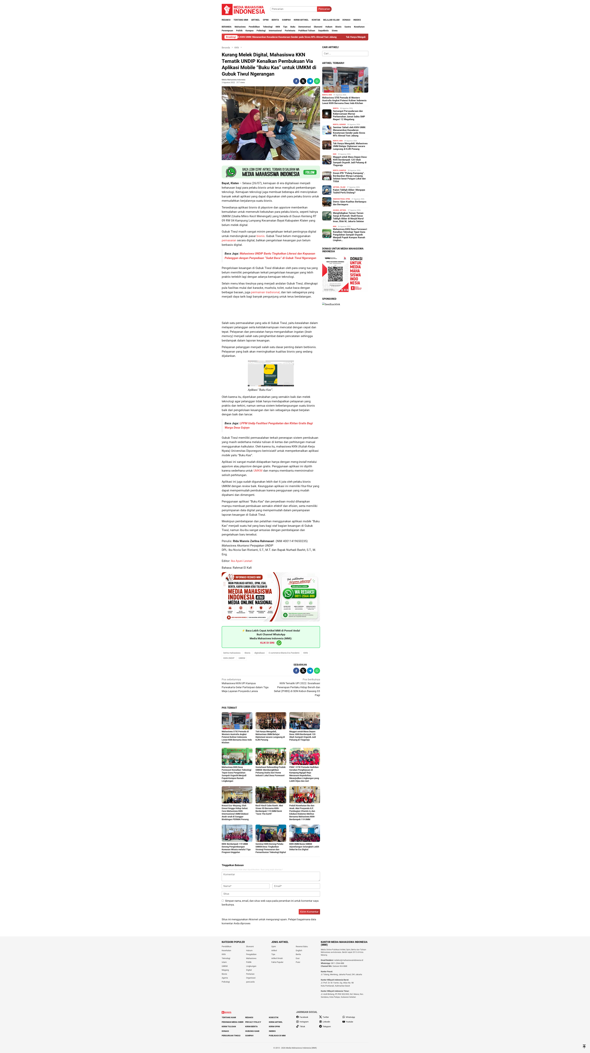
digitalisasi (259, 653)
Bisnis (247, 653)
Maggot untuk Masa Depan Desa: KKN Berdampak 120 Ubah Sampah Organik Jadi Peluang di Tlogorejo (350, 161)
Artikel (336, 187)
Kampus (342, 170)
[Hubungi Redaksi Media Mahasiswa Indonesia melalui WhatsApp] (271, 172)
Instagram (304, 1022)
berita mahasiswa (231, 653)
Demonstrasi (339, 199)
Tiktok (302, 1026)
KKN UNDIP (228, 658)
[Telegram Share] (310, 81)
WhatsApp (350, 1017)
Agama (336, 210)
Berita (325, 95)
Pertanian (250, 974)
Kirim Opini (274, 1026)
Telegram (327, 1026)
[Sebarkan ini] (296, 81)
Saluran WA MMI (340, 966)
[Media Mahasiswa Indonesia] (245, 8)
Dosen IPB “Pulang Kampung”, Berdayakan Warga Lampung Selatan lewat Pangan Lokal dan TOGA (349, 177)
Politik (249, 962)
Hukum (249, 950)
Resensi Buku (302, 946)
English (299, 950)
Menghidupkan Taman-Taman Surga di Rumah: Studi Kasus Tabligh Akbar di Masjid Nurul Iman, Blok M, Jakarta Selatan (348, 217)
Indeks (272, 1031)
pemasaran (229, 240)
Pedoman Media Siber (232, 1022)
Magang (225, 970)
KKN (305, 653)
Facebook (304, 1017)
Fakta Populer (277, 962)
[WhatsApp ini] (317, 81)
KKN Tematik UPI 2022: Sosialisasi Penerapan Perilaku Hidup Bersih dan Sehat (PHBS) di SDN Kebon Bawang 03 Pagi (297, 687)
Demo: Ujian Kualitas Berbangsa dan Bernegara (349, 203)
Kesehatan (226, 950)
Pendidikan (226, 946)
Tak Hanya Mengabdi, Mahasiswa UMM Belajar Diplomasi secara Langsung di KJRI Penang (307, 37)
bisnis (261, 236)
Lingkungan (251, 966)
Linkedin (326, 1022)
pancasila (250, 982)
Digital (249, 970)
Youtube (349, 1022)
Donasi (225, 1031)
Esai (297, 958)
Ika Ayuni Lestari (241, 561)
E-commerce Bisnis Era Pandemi (284, 653)
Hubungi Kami (252, 1031)
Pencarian (324, 8)
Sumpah (249, 1035)
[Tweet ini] (303, 81)
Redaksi (249, 1017)
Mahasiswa (251, 958)
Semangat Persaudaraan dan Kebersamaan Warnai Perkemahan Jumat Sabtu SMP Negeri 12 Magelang (349, 115)
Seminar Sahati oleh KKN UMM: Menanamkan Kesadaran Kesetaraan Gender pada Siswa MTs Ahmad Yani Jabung (349, 131)
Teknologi (226, 958)
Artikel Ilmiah (277, 958)
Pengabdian (251, 954)
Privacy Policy (253, 1022)
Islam (342, 187)
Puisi (298, 962)
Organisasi (251, 978)
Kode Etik (273, 1017)
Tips (273, 954)
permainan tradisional (265, 292)
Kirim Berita (251, 1026)
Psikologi (226, 982)
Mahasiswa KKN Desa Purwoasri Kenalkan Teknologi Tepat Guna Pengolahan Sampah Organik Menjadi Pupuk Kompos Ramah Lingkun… (350, 235)
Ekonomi (250, 946)
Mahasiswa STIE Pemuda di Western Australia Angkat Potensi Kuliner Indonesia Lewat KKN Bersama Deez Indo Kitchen (237, 737)
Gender (342, 124)
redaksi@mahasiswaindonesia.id (348, 960)
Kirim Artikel (276, 1022)
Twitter (326, 1017)
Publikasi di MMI (277, 1035)
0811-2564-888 (337, 963)
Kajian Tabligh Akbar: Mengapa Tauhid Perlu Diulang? (349, 191)
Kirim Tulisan (229, 1026)
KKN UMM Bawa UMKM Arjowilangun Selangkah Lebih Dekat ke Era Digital (304, 847)
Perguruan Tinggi (231, 1035)
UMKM (258, 470)
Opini (348, 199)
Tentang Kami (229, 1017)
